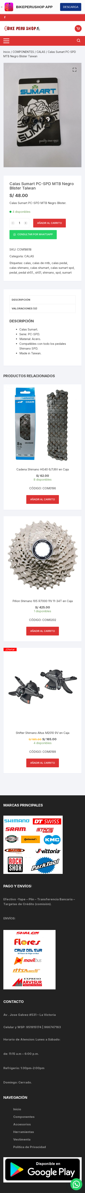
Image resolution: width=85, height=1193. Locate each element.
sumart (67, 272)
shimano (48, 272)
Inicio (6, 51)
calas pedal (59, 263)
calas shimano (19, 268)
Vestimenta (21, 1139)
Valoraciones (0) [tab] (24, 308)
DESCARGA (70, 7)
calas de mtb (41, 263)
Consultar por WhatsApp (35, 234)
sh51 (38, 272)
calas (27, 263)
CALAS (41, 51)
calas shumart (39, 268)
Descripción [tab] (21, 299)
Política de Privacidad (29, 1147)
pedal (13, 272)
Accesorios (22, 1124)
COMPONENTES (23, 51)
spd (58, 272)
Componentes (24, 1117)
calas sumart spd (62, 268)
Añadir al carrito (49, 223)
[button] (74, 70)
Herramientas (24, 1132)
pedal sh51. (26, 272)
